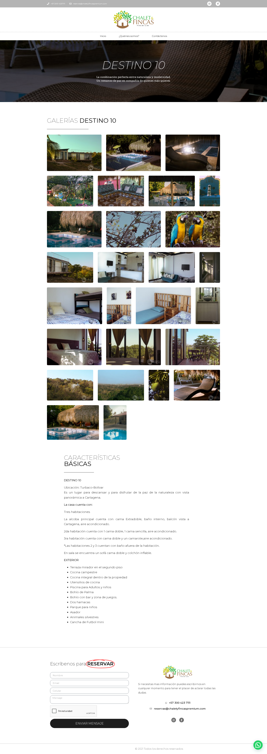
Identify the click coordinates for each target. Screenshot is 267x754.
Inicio (103, 36)
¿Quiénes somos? (129, 36)
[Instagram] (209, 4)
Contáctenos (159, 36)
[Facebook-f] (218, 4)
